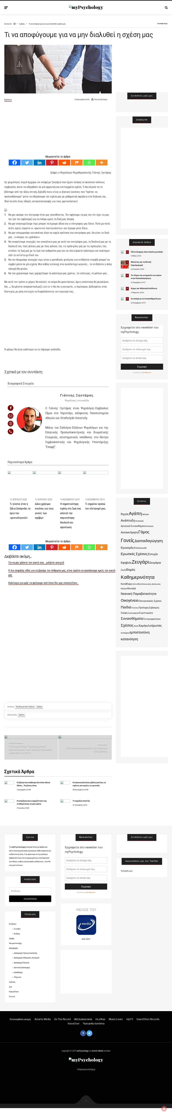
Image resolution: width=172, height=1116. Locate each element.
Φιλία (136, 626)
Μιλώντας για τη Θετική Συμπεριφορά (141, 263)
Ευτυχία (153, 554)
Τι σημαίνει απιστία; (81, 801)
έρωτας (156, 625)
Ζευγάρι (140, 562)
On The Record (62, 1019)
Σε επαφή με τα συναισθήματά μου (146, 298)
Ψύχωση (17, 977)
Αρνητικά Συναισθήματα (133, 525)
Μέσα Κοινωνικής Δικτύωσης (148, 584)
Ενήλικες (12, 924)
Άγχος (124, 514)
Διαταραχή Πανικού (21, 962)
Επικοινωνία (140, 547)
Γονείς (127, 540)
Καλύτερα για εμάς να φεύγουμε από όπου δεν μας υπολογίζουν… (43, 583)
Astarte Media (42, 1019)
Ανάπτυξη (128, 520)
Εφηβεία (126, 562)
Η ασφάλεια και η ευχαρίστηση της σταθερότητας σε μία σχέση (32, 802)
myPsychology (82, 1051)
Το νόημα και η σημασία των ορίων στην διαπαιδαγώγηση (146, 276)
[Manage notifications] (164, 1108)
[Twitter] (27, 162)
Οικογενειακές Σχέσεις (150, 600)
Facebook (83, 1033)
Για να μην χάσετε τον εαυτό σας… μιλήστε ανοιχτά (36, 562)
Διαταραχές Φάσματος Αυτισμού (26, 958)
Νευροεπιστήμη (15, 943)
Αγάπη (135, 513)
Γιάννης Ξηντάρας (77, 395)
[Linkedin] (39, 162)
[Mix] (77, 162)
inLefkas (100, 1019)
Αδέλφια (145, 514)
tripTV (129, 1019)
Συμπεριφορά (133, 613)
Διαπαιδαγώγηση (149, 540)
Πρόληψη (143, 607)
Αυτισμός (149, 526)
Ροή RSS (163, 24)
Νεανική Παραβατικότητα (138, 594)
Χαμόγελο (144, 625)
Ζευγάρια (155, 562)
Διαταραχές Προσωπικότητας (25, 953)
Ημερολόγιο (14, 991)
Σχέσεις (8, 100)
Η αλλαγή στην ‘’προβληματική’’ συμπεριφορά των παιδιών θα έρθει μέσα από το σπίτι (30, 749)
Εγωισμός (127, 547)
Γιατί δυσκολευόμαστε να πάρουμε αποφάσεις (86, 749)
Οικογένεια (129, 600)
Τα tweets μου (127, 871)
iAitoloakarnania (83, 1019)
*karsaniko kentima (93, 1023)
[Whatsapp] (89, 162)
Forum (12, 996)
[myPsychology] (86, 7)
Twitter (89, 1033)
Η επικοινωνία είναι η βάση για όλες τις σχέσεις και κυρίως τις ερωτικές (89, 784)
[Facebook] (14, 162)
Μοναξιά (131, 588)
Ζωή (123, 569)
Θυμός (130, 570)
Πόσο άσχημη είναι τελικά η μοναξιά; (147, 252)
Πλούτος (134, 608)
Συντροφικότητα (151, 618)
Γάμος (143, 531)
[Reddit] (64, 162)
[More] (102, 162)
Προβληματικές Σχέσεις (25, 707)
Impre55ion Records (148, 1019)
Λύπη (134, 584)
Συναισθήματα (132, 618)
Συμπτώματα (146, 612)
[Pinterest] (52, 162)
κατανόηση (129, 639)
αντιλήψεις (125, 633)
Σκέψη (124, 612)
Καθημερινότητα (138, 577)
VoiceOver (73, 1023)
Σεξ (10, 987)
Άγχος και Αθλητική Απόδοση (144, 288)
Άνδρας (17, 933)
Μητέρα (124, 589)
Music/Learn (116, 1019)
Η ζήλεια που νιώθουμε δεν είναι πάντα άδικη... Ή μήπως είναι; (33, 784)
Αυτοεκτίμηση (129, 532)
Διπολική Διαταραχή (22, 967)
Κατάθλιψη (126, 583)
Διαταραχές (13, 948)
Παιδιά (126, 607)
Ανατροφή (139, 521)
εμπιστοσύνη (140, 632)
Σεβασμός (154, 607)
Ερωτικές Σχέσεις (134, 554)
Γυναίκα (17, 929)
